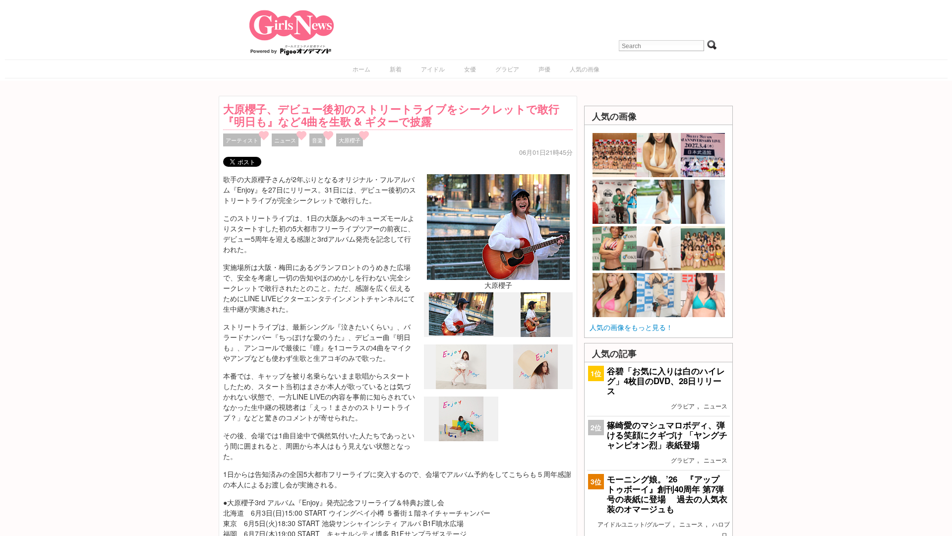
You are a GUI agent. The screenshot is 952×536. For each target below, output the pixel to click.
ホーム (361, 69)
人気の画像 (584, 69)
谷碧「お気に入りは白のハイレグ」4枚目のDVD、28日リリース (666, 380)
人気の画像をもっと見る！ (631, 327)
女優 (470, 69)
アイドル (433, 69)
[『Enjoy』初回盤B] (535, 386)
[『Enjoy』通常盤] (461, 438)
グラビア (507, 69)
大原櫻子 (349, 140)
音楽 (317, 140)
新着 (396, 69)
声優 (544, 69)
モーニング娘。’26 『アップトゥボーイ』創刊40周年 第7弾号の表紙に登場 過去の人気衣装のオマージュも (667, 494)
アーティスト (242, 140)
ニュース (285, 140)
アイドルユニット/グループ (633, 524)
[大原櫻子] (498, 226)
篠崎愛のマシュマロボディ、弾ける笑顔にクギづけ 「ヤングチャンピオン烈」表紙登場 (667, 434)
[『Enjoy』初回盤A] (461, 386)
